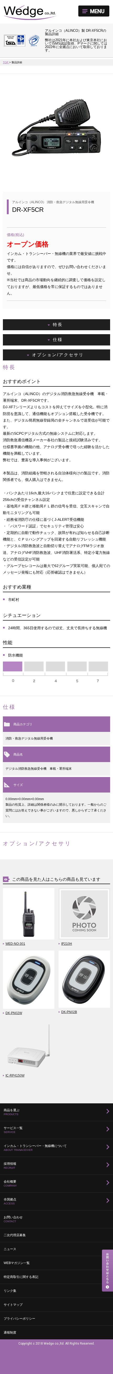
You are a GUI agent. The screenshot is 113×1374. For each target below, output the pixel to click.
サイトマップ (13, 1304)
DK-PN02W (14, 1013)
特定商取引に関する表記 (21, 1276)
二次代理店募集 (15, 1235)
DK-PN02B (69, 1012)
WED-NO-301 (15, 943)
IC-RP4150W (15, 1075)
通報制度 (10, 1332)
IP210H (66, 943)
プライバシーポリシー (19, 1318)
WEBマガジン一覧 (17, 1263)
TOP (6, 62)
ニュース (10, 1249)
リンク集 (10, 1290)
